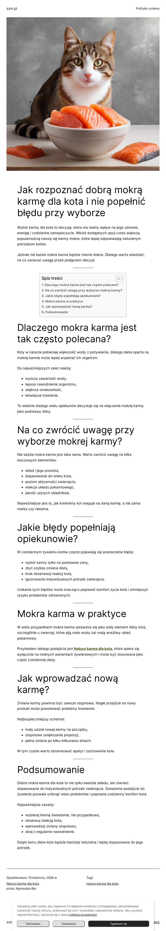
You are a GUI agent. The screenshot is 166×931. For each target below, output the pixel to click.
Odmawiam (33, 923)
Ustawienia (69, 923)
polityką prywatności (83, 914)
